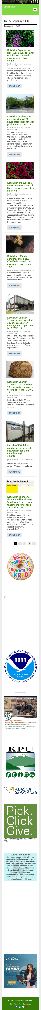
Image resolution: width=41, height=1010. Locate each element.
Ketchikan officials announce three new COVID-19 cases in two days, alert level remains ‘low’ (20, 261)
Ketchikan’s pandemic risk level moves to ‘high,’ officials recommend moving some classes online (20, 55)
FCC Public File (15, 1004)
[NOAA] (20, 666)
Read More (14, 86)
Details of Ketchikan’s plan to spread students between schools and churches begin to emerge (19, 450)
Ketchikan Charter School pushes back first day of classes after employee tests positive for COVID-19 (20, 322)
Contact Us (27, 1004)
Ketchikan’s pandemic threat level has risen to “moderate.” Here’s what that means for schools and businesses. (20, 502)
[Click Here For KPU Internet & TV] (20, 762)
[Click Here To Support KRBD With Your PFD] (20, 821)
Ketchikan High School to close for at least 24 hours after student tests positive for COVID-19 (20, 120)
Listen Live (9, 6)
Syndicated (10, 66)
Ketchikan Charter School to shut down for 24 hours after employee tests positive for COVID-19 (20, 387)
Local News (27, 64)
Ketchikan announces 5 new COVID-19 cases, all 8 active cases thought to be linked (20, 186)
